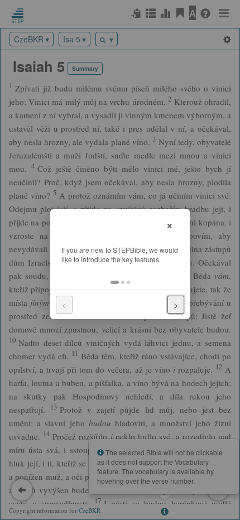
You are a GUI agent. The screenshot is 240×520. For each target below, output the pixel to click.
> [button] (176, 304)
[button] (115, 282)
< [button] (64, 304)
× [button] (169, 224)
